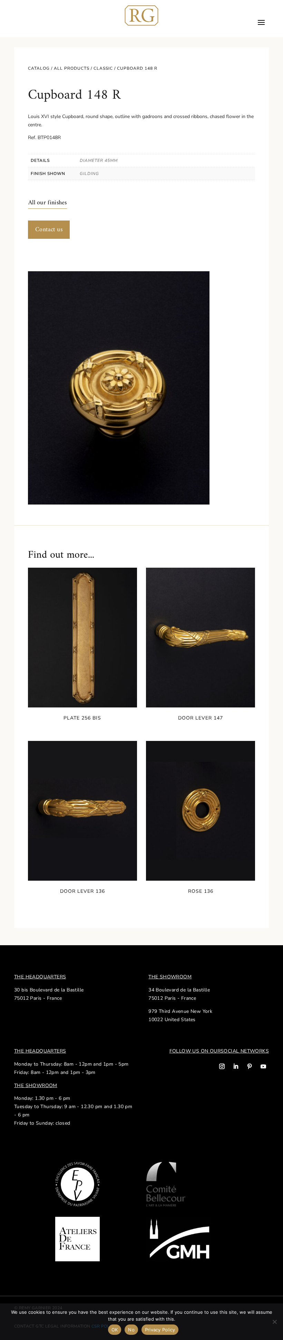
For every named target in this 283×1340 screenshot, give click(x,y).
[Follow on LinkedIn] (235, 1066)
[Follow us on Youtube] (263, 1066)
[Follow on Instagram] (221, 1066)
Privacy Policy (160, 1329)
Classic (103, 68)
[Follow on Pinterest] (249, 1066)
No (131, 1329)
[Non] (274, 1321)
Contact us (48, 229)
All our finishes (47, 202)
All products (71, 68)
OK (114, 1329)
